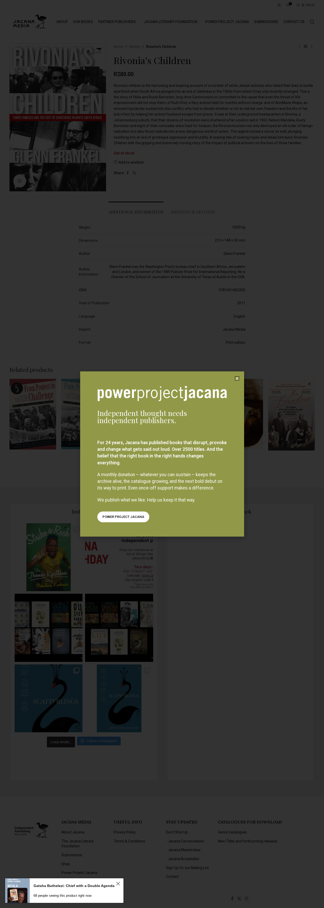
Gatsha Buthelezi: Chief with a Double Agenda (74, 886)
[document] (162, 454)
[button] (237, 378)
